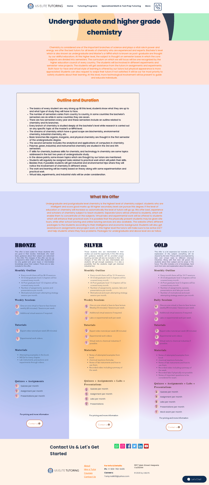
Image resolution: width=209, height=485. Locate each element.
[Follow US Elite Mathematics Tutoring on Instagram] (122, 446)
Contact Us (90, 476)
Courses (88, 473)
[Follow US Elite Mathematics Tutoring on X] (134, 446)
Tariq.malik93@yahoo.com (116, 476)
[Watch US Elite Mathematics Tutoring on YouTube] (146, 446)
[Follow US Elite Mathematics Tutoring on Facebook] (128, 446)
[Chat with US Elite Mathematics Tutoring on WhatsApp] (116, 446)
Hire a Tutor (90, 469)
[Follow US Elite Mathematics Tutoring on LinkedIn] (140, 446)
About (87, 465)
